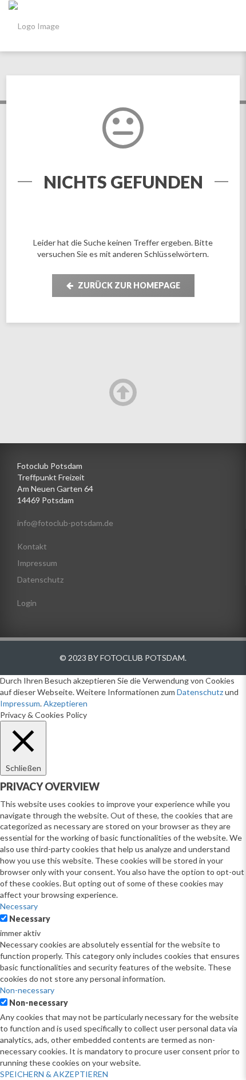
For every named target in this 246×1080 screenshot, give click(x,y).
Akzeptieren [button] (65, 703)
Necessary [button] (19, 906)
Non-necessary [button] (27, 990)
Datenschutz (40, 579)
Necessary (29, 919)
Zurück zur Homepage (128, 285)
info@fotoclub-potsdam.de (65, 523)
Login (27, 603)
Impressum (37, 563)
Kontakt (32, 546)
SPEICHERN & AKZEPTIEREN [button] (54, 1074)
